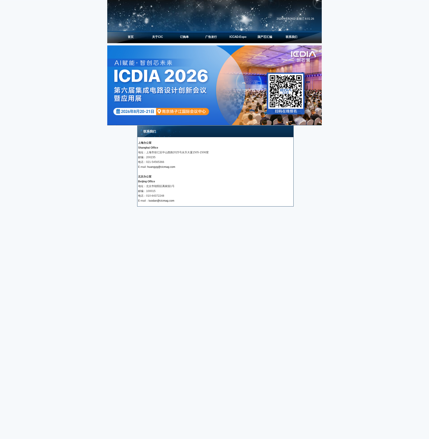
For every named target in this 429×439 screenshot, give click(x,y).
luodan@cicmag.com (161, 200)
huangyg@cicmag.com (161, 166)
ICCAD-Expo (237, 36)
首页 (131, 36)
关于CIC (157, 36)
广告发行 (211, 36)
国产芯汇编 (265, 36)
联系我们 (291, 36)
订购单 (184, 36)
